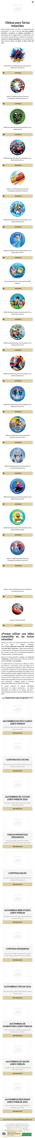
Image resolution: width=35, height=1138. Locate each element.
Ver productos (17, 733)
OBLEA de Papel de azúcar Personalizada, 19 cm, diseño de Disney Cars (17, 159)
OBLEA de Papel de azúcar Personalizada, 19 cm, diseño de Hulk (17, 128)
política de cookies (17, 1128)
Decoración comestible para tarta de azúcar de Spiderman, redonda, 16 (17, 66)
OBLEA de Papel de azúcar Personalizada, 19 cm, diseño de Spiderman (17, 374)
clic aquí (17, 1130)
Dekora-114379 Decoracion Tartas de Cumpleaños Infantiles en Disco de (17, 190)
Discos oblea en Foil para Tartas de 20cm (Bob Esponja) (17, 282)
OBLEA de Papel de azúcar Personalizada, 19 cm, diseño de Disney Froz (17, 405)
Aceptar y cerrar (17, 1134)
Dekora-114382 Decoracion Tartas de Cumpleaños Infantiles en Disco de (17, 559)
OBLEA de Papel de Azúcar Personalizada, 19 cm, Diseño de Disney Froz (17, 467)
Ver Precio (18, 73)
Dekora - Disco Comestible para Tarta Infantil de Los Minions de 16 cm (18, 590)
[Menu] (32, 2)
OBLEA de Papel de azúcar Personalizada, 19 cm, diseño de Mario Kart (17, 344)
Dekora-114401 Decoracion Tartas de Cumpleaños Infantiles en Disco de (17, 97)
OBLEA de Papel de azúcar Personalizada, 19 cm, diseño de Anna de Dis (17, 498)
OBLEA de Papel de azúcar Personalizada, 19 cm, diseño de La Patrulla (17, 313)
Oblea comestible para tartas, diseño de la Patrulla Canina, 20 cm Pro (17, 436)
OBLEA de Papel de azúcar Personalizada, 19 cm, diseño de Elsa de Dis (17, 251)
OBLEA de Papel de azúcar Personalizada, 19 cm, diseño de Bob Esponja (17, 528)
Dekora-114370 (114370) (17, 620)
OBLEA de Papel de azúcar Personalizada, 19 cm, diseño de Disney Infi (17, 220)
